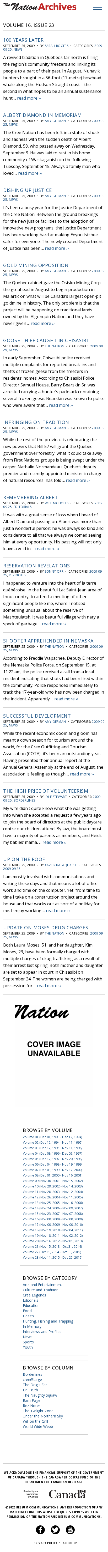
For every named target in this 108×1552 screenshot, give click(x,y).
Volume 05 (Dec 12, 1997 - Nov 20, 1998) (52, 1159)
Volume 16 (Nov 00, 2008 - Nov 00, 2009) (53, 1219)
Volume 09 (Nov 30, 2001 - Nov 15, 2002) (53, 1181)
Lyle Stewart (56, 797)
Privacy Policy (47, 1543)
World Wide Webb (38, 1426)
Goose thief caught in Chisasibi (45, 340)
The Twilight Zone (38, 1410)
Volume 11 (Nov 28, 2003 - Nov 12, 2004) (53, 1192)
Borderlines (24, 800)
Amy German (55, 121)
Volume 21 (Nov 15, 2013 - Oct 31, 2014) (52, 1246)
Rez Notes (17, 575)
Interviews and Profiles (42, 1331)
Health (28, 1315)
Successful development (37, 716)
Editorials (23, 507)
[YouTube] (70, 1533)
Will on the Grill (35, 1421)
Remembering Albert (30, 497)
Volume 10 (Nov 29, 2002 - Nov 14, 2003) (53, 1186)
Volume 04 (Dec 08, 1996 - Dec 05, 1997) (52, 1153)
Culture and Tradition (40, 1289)
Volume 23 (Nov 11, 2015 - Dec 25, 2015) (52, 1257)
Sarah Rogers (56, 46)
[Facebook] (40, 1533)
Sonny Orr (54, 571)
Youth (28, 1347)
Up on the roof (24, 859)
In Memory (32, 1326)
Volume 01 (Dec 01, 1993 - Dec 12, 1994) (52, 1137)
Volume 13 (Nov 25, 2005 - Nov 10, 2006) (53, 1203)
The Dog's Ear (35, 1384)
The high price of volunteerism (45, 791)
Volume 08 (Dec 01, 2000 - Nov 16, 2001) (52, 1175)
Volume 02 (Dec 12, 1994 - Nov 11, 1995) (52, 1142)
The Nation (54, 346)
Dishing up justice (27, 190)
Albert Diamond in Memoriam (42, 115)
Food (27, 1310)
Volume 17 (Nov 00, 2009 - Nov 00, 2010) (53, 1224)
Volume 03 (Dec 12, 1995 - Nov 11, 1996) (52, 1148)
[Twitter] (55, 1533)
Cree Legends (34, 1295)
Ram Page (31, 1400)
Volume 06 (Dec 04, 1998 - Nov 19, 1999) (52, 1164)
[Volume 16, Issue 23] (54, 1115)
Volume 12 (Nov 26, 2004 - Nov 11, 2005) (53, 1197)
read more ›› (29, 98)
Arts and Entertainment (42, 1284)
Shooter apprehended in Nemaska (48, 641)
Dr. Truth (30, 1389)
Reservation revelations (36, 565)
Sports (28, 1341)
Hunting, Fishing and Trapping (48, 1321)
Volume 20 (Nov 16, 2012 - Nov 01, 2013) (53, 1241)
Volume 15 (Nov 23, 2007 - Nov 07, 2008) (53, 1213)
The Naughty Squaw (40, 1395)
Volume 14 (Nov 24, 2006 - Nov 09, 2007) (53, 1208)
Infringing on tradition (36, 422)
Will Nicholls (57, 503)
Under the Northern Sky (43, 1416)
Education (31, 1305)
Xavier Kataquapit (61, 865)
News (18, 49)
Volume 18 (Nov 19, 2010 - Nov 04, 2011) (53, 1230)
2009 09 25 (11, 868)
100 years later (23, 40)
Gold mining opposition (35, 265)
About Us (70, 1543)
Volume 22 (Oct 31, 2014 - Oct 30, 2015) (52, 1252)
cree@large (32, 1379)
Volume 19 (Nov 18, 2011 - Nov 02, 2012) (53, 1235)
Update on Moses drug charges (45, 927)
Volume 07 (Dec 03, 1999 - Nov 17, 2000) (52, 1170)
